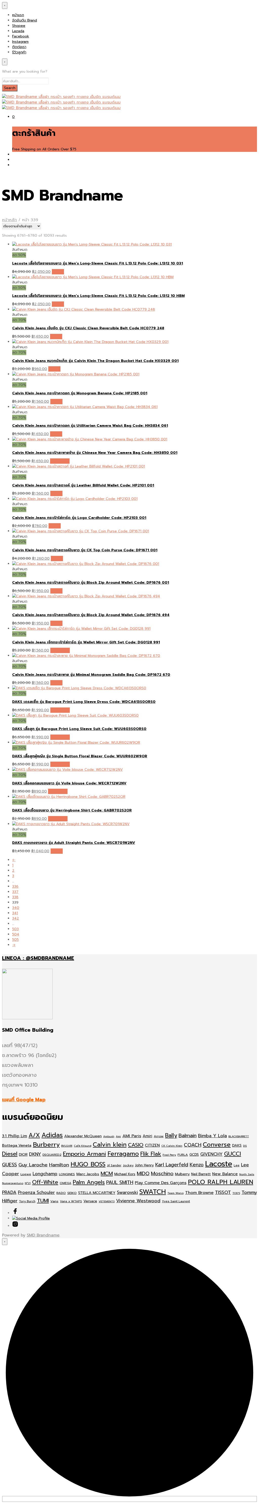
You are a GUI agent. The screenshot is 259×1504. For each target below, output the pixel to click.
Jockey (128, 1165)
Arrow (159, 1136)
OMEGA (65, 1183)
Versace (90, 1201)
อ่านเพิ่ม (58, 271)
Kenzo (197, 1164)
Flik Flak (150, 1154)
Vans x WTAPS (71, 1201)
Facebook (20, 36)
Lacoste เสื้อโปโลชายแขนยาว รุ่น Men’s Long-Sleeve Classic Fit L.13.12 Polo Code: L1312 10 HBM (98, 295)
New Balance (225, 1174)
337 (15, 892)
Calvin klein (109, 1144)
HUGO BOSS (88, 1164)
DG (245, 1146)
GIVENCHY (211, 1154)
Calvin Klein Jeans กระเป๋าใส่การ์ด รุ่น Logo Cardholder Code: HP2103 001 (79, 517)
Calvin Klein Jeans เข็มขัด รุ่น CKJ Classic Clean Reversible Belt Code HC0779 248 (88, 328)
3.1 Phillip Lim (14, 1136)
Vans (54, 1201)
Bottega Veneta (16, 1145)
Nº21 (28, 1183)
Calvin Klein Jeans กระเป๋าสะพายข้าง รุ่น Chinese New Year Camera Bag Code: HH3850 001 (94, 452)
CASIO (135, 1145)
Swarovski (127, 1192)
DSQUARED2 (51, 1154)
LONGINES (67, 1174)
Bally (171, 1135)
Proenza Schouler (36, 1192)
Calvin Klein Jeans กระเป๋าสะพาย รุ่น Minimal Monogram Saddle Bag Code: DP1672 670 (91, 674)
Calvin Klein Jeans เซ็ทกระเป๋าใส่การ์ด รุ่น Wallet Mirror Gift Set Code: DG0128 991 (86, 642)
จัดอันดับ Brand (24, 20)
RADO (61, 1192)
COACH (192, 1145)
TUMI (43, 1201)
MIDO (143, 1173)
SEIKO (72, 1192)
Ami (118, 1136)
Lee (237, 1165)
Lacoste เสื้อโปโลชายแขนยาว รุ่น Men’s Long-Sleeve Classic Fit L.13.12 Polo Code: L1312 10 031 (97, 263)
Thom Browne (199, 1192)
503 (15, 929)
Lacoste (218, 1163)
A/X (34, 1135)
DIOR (23, 1154)
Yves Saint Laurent (176, 1201)
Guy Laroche (33, 1164)
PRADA (9, 1192)
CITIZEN (152, 1145)
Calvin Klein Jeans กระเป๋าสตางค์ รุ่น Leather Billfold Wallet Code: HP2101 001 (83, 485)
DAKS (237, 1145)
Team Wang (175, 1193)
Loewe (25, 1174)
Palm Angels (89, 1182)
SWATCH (152, 1192)
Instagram (20, 41)
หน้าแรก (18, 15)
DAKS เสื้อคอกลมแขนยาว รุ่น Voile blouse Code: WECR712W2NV (69, 783)
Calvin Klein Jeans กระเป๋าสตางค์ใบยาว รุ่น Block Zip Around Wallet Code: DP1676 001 (90, 582)
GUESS (9, 1164)
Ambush (108, 1136)
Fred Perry (169, 1155)
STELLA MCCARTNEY (96, 1192)
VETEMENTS (107, 1201)
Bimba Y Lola (212, 1135)
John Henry (144, 1165)
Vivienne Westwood (138, 1200)
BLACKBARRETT (238, 1136)
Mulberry (182, 1174)
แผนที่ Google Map (24, 1099)
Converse (217, 1144)
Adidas (52, 1135)
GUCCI (232, 1154)
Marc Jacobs (87, 1174)
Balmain (188, 1135)
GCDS (194, 1154)
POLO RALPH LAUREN (220, 1182)
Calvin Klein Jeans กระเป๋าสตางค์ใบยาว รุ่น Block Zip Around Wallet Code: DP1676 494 (90, 615)
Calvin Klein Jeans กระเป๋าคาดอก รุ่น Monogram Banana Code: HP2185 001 (79, 393)
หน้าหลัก (9, 220)
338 (15, 897)
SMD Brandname (43, 1235)
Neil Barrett (201, 1174)
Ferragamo (123, 1153)
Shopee (18, 25)
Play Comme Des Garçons (160, 1183)
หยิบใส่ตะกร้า (60, 461)
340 (15, 907)
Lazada (18, 31)
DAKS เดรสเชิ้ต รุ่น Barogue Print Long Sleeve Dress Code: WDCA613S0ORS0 (84, 701)
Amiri (147, 1136)
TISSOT (223, 1192)
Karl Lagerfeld (171, 1164)
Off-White (45, 1182)
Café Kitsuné (82, 1146)
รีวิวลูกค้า (19, 52)
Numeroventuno (12, 1183)
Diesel (9, 1154)
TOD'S (236, 1193)
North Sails (246, 1174)
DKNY (35, 1154)
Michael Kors (124, 1174)
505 (15, 939)
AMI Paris (131, 1136)
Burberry (46, 1144)
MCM (107, 1173)
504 (15, 934)
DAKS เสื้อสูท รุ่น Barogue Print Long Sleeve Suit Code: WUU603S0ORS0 (79, 728)
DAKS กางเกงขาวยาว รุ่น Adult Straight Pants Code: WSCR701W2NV (73, 842)
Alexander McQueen (83, 1136)
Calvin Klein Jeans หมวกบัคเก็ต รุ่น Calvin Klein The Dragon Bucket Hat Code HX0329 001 (95, 360)
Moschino (162, 1173)
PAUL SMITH (119, 1182)
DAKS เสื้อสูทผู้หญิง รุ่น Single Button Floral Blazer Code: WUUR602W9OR (79, 756)
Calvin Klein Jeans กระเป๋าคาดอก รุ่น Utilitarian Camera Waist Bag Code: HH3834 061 (90, 425)
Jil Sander (114, 1165)
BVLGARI (66, 1146)
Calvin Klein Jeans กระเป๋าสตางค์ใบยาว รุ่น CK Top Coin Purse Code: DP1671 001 (84, 550)
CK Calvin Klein (171, 1146)
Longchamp (45, 1173)
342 (15, 918)
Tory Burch (27, 1201)
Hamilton (59, 1164)
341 (15, 913)
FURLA (183, 1154)
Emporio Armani (84, 1154)
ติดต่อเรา (19, 47)
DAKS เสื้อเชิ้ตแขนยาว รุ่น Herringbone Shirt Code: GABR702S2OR (72, 810)
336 (15, 886)
